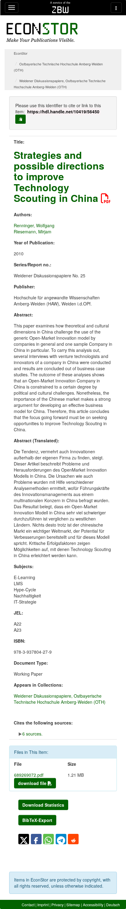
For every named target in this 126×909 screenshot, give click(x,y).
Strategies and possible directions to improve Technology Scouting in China (59, 176)
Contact (28, 904)
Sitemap (73, 904)
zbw (60, 10)
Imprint (43, 904)
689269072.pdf (28, 775)
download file (33, 783)
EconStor (21, 53)
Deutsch (113, 904)
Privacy (57, 904)
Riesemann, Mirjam (32, 231)
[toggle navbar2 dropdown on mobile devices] (116, 7)
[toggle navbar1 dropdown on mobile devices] (11, 7)
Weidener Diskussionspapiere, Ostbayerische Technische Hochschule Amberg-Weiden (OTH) (60, 699)
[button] (23, 839)
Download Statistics (43, 805)
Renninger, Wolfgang (34, 225)
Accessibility (93, 904)
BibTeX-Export (37, 820)
